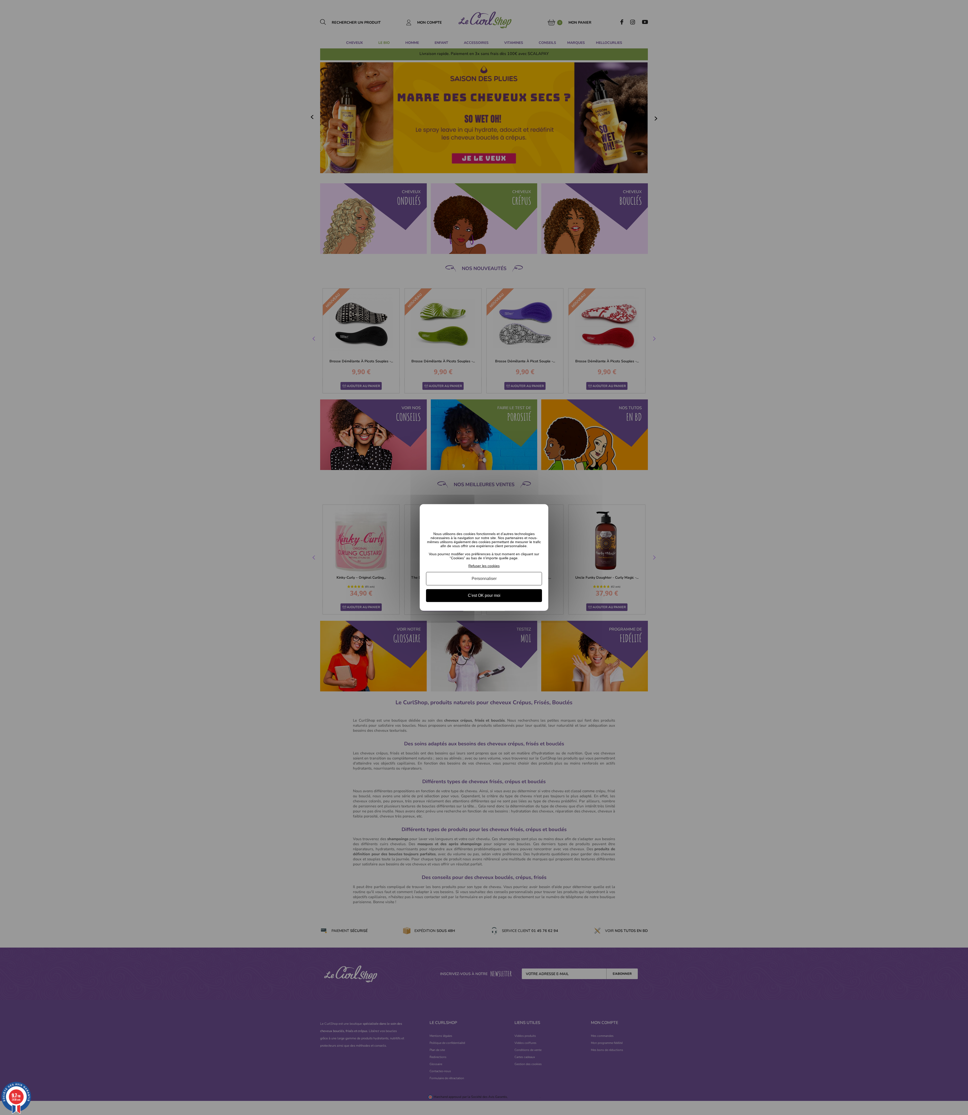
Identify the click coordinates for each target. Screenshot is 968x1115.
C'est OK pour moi (484, 595)
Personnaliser (484, 578)
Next (653, 339)
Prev (314, 339)
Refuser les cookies (484, 566)
